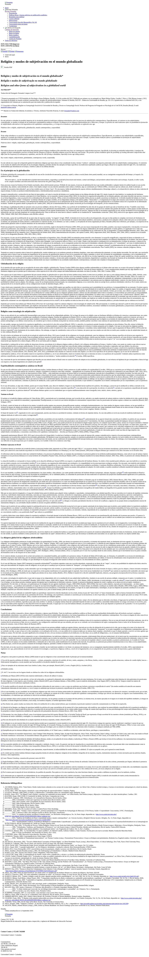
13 (17, 412)
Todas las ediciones (11, 40)
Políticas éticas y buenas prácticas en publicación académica (28, 15)
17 (123, 472)
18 (96, 485)
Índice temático (14, 35)
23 (50, 563)
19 (45, 487)
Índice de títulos (14, 33)
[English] (11, 51)
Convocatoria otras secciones (18, 24)
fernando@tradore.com (71, 111)
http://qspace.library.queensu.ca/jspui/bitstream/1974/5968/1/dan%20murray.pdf (31, 871)
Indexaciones (13, 20)
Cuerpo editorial (14, 19)
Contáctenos (13, 26)
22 (8, 519)
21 (33, 511)
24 (109, 570)
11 (114, 387)
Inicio (7, 8)
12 (29, 390)
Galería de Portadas (15, 39)
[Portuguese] (19, 51)
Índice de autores (14, 31)
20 (61, 500)
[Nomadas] (9, 2)
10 (74, 387)
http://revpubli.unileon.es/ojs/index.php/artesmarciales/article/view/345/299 (104, 903)
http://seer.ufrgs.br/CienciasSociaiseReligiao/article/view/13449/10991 (28, 820)
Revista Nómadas (10, 11)
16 (35, 462)
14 (37, 414)
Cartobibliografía (14, 37)
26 (124, 580)
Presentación (13, 13)
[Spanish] (4, 51)
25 (29, 580)
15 (84, 418)
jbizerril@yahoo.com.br (8, 107)
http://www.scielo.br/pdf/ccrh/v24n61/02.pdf (124, 876)
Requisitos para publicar (16, 17)
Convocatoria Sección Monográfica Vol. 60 (23, 22)
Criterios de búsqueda (12, 29)
